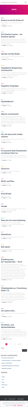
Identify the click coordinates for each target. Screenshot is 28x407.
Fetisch (3, 376)
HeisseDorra (6, 234)
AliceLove (5, 169)
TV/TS (3, 387)
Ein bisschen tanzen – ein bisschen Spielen (11, 360)
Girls (3, 379)
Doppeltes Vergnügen (10, 86)
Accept (14, 405)
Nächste (19, 344)
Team (5, 399)
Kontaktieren (21, 399)
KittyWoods (6, 194)
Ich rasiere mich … (8, 311)
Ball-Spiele (5, 247)
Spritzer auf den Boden (10, 54)
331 (15, 344)
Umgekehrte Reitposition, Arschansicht (10, 365)
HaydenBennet (7, 101)
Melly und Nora (7, 181)
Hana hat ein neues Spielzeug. (13, 220)
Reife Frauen (4, 384)
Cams (2, 99)
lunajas (4, 206)
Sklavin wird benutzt (10, 114)
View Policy (19, 405)
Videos (2, 32)
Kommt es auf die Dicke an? (12, 20)
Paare (3, 382)
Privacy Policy (12, 399)
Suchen (2, 348)
